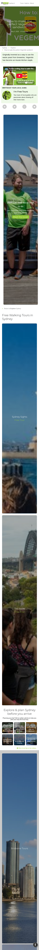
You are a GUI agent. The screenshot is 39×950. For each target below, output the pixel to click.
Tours (22, 3)
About (32, 3)
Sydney (11, 3)
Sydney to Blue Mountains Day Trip (7, 741)
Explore (26, 3)
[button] (5, 107)
